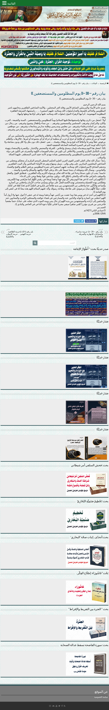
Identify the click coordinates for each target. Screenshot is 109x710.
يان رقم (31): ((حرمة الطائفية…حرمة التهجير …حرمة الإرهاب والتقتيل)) (19, 233)
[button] (4, 3)
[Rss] (64, 706)
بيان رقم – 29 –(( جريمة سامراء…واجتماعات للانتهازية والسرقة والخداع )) (88, 233)
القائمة (11, 3)
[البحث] (35, 243)
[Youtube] (56, 706)
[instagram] (50, 706)
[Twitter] (59, 706)
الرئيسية (103, 83)
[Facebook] (62, 706)
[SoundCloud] (53, 706)
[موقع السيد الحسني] (54, 14)
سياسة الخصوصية (101, 697)
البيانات (94, 83)
